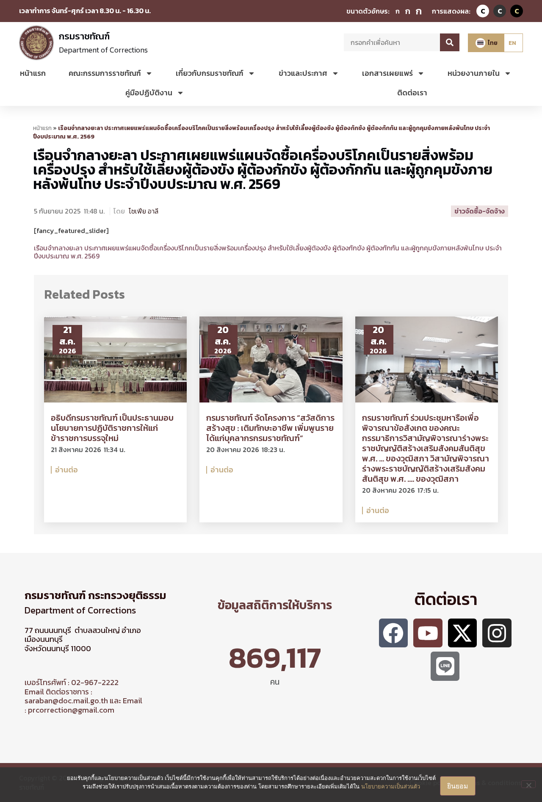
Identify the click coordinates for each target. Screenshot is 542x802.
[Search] (449, 42)
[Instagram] (497, 633)
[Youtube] (427, 633)
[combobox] (392, 42)
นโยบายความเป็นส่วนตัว (390, 786)
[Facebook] (393, 633)
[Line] (445, 666)
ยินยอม (457, 786)
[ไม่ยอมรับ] (528, 784)
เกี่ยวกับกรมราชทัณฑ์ (209, 73)
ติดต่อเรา (412, 92)
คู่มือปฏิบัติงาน (148, 92)
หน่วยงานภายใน (474, 73)
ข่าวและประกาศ (303, 73)
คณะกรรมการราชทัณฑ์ (105, 73)
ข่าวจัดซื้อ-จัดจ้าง (479, 211)
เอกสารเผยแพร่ (387, 73)
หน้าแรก (33, 73)
